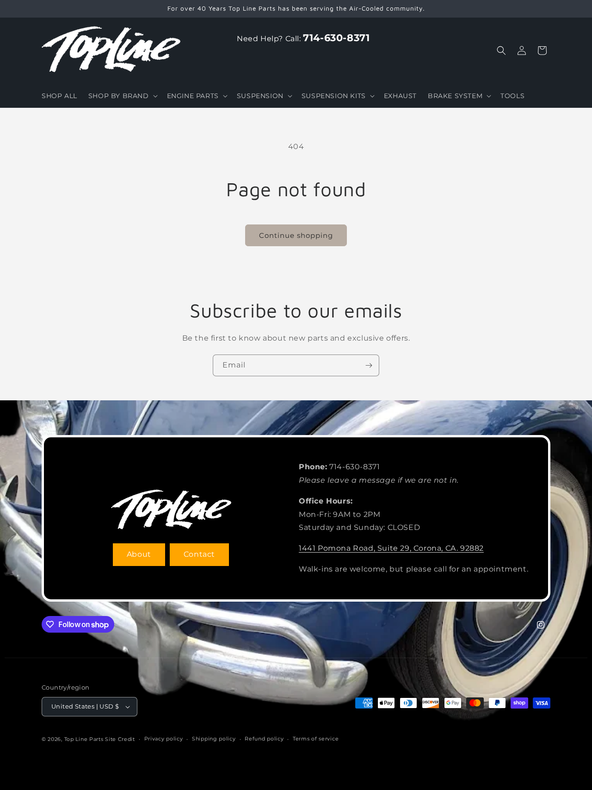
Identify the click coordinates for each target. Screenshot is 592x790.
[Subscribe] (368, 365)
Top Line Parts (84, 739)
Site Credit (120, 739)
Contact (199, 554)
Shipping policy (214, 738)
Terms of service (316, 738)
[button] (122, 96)
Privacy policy (163, 738)
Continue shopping (296, 235)
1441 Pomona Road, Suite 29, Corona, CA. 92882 (391, 548)
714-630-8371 (336, 38)
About (139, 554)
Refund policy (264, 738)
